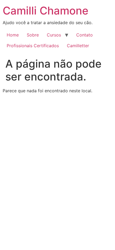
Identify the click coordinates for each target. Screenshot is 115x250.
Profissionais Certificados (33, 45)
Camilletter (78, 45)
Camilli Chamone (46, 10)
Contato (84, 35)
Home (13, 35)
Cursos (54, 35)
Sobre (33, 35)
